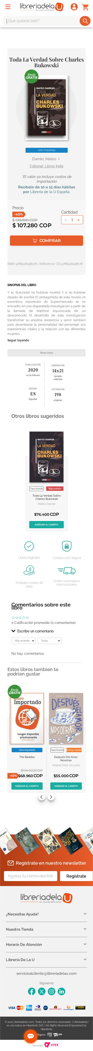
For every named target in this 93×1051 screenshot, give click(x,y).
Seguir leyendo (18, 340)
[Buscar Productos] (85, 21)
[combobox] (46, 21)
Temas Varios (46, 353)
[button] (47, 107)
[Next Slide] (51, 796)
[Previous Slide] (41, 796)
